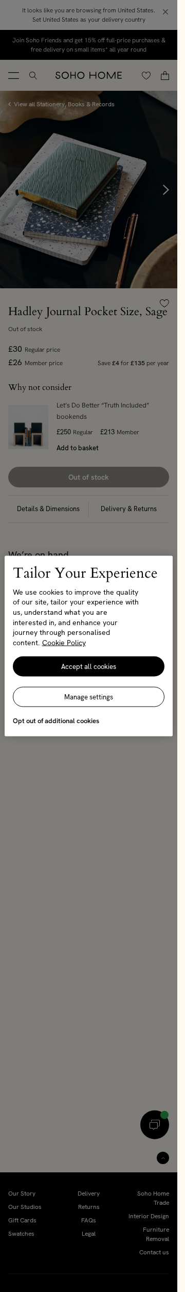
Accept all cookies (88, 666)
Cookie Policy (64, 642)
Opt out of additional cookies (56, 720)
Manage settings (88, 697)
